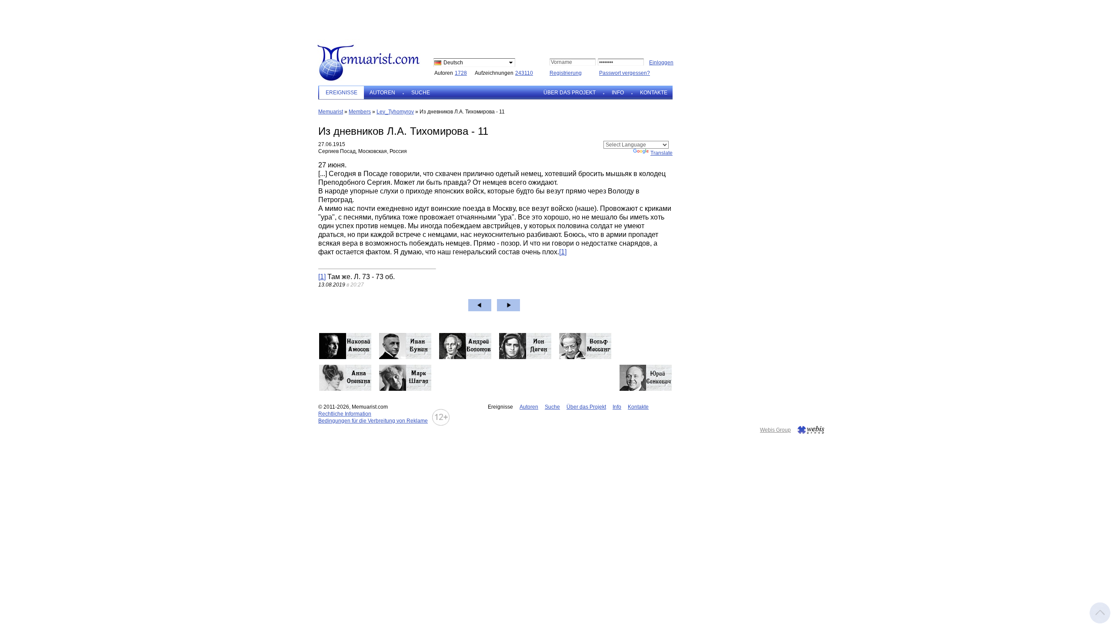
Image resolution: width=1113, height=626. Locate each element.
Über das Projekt (569, 93)
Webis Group (775, 430)
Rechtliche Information (344, 414)
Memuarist (330, 112)
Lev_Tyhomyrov (395, 112)
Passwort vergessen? (624, 73)
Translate (661, 153)
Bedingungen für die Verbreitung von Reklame (373, 421)
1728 (461, 73)
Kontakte (653, 93)
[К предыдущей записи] (479, 305)
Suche (420, 93)
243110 (524, 73)
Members (360, 112)
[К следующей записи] (508, 305)
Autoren (382, 93)
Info (618, 93)
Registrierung (566, 73)
